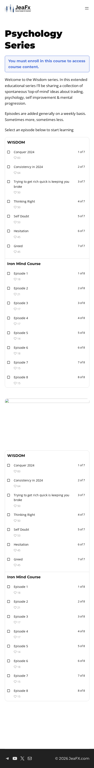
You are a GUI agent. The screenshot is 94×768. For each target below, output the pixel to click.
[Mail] (29, 758)
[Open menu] (86, 8)
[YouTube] (14, 758)
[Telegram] (7, 758)
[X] (22, 758)
